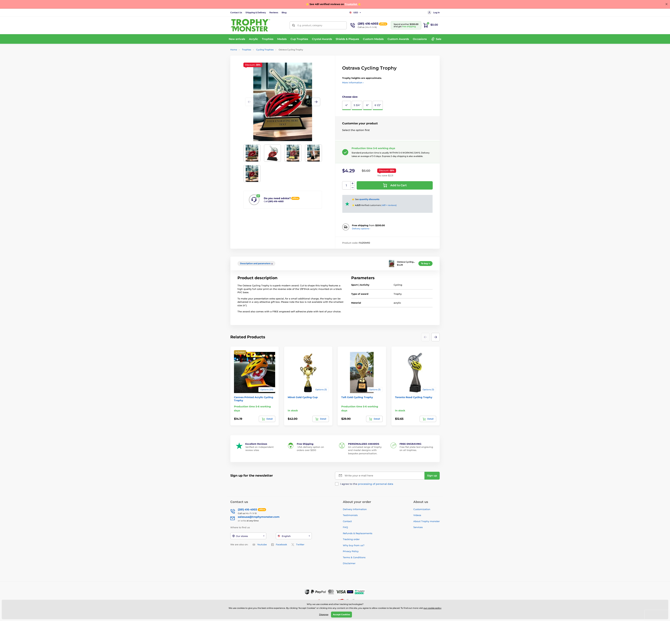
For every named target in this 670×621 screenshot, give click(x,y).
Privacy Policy (351, 551)
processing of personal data (375, 483)
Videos (417, 515)
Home (233, 49)
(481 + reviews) (389, 205)
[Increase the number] (353, 183)
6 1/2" (378, 105)
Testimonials (350, 515)
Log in (436, 12)
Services (418, 527)
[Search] (293, 25)
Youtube (262, 544)
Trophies (246, 49)
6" (367, 105)
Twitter (300, 544)
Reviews (273, 12)
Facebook (281, 544)
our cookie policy (432, 608)
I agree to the (366, 483)
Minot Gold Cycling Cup (303, 397)
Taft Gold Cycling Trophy (357, 397)
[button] (316, 102)
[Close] (666, 4)
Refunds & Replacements (357, 533)
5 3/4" (357, 105)
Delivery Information (355, 509)
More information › (353, 82)
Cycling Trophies (265, 49)
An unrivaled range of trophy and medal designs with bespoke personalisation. (365, 450)
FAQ (345, 527)
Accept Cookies (341, 614)
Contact (347, 521)
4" (346, 105)
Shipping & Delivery (255, 12)
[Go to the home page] (250, 25)
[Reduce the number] (353, 187)
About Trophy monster (426, 521)
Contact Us (236, 12)
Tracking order (351, 539)
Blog (284, 12)
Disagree (323, 614)
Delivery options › (361, 228)
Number (346, 185)
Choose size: (350, 96)
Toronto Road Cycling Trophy (413, 397)
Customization (421, 509)
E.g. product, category (309, 25)
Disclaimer (349, 563)
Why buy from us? (353, 545)
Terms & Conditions (354, 557)
